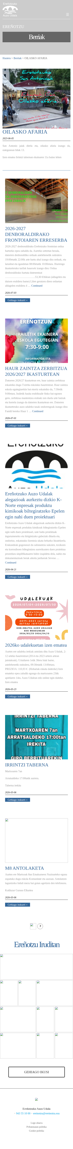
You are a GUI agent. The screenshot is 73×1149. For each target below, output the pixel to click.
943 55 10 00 (23, 1113)
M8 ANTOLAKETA (24, 868)
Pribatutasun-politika (36, 1127)
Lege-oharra (36, 1123)
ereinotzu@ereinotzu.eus (46, 1113)
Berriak (18, 58)
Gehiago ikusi (36, 1072)
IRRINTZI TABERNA (26, 764)
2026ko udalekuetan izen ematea (36, 645)
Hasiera (7, 58)
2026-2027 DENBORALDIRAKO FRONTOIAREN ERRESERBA (36, 234)
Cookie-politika (36, 1131)
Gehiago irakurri (16, 300)
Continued (36, 285)
